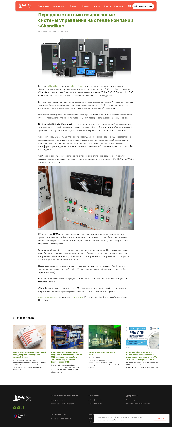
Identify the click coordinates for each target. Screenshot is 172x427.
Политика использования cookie (138, 403)
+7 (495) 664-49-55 (95, 403)
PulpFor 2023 (77, 297)
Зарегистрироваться (48, 297)
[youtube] (14, 407)
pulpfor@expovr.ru (95, 400)
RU (129, 6)
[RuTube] (22, 407)
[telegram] (18, 407)
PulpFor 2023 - (77, 86)
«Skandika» (53, 86)
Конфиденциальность (134, 400)
